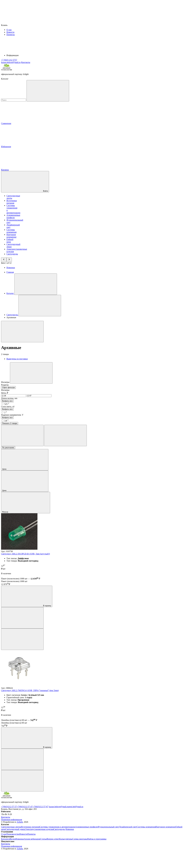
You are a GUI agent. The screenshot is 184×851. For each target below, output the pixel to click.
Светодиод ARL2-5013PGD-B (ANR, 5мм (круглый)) (25, 554)
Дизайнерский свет (128, 827)
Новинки (10, 267)
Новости (10, 32)
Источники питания (11, 201)
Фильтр (5, 512)
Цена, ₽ (4, 393)
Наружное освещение (11, 235)
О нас (9, 30)
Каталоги (5, 839)
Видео (12, 839)
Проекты (10, 34)
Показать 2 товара (9, 423)
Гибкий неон (9, 240)
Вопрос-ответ (53, 839)
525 (6, 404)
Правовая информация (11, 819)
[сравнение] (22, 618)
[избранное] (22, 639)
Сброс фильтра (8, 387)
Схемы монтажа (79, 839)
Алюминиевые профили (13, 216)
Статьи (43, 839)
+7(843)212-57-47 (25, 806)
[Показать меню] (35, 284)
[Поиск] (48, 90)
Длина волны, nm (9, 398)
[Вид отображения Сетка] (22, 435)
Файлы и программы (96, 839)
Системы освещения (11, 231)
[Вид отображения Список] (65, 435)
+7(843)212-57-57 (9, 806)
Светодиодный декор (15, 829)
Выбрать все (7, 401)
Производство (12, 834)
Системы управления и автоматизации (57, 827)
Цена (4, 469)
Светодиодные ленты (11, 827)
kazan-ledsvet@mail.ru (58, 806)
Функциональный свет (108, 827)
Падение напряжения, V (12, 415)
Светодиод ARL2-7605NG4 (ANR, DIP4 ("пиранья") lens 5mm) (30, 690)
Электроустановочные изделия (39, 829)
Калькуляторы (65, 839)
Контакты (25, 62)
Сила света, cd (7, 406)
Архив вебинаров (32, 839)
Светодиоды (12, 254)
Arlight (20, 822)
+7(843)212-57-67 (40, 806)
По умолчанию (8, 448)
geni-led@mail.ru (75, 806)
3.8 (6, 421)
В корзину (47, 606)
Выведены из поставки (17, 359)
